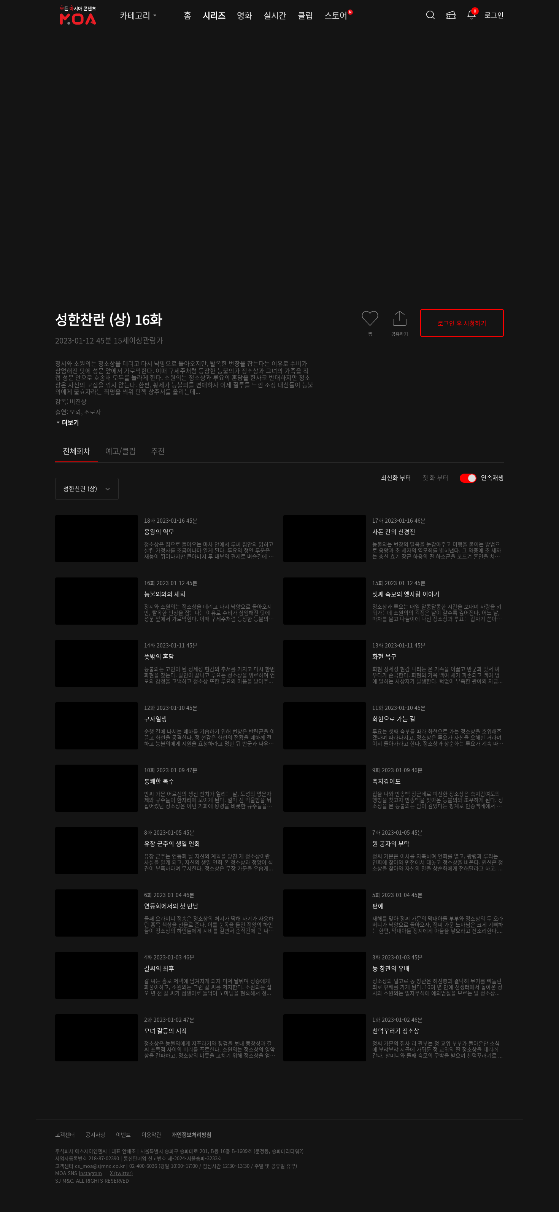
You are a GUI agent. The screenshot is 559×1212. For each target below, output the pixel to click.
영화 (244, 15)
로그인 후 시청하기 (462, 323)
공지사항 (95, 1134)
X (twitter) (121, 1173)
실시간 (275, 15)
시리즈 (214, 15)
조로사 (92, 411)
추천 (158, 450)
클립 (305, 15)
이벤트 (123, 1134)
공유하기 (399, 334)
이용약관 (151, 1134)
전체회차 (76, 450)
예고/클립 (120, 450)
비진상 (78, 401)
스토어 (338, 15)
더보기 (70, 422)
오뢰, (77, 411)
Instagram (90, 1173)
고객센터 (65, 1134)
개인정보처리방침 (191, 1134)
